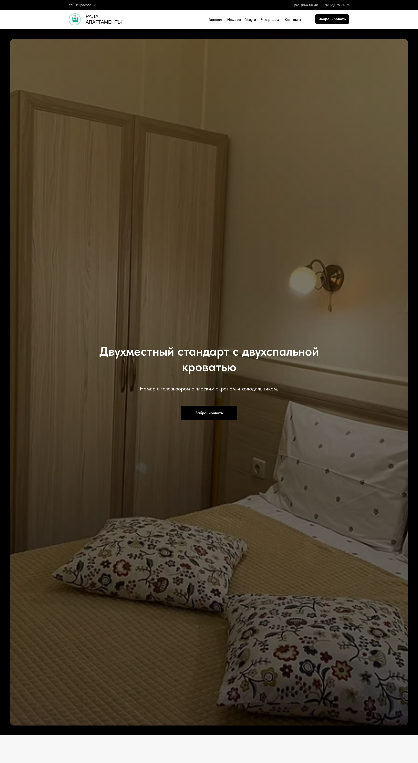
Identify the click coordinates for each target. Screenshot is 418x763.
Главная (215, 19)
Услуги (250, 19)
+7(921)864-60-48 (304, 5)
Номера (234, 19)
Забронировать (332, 19)
